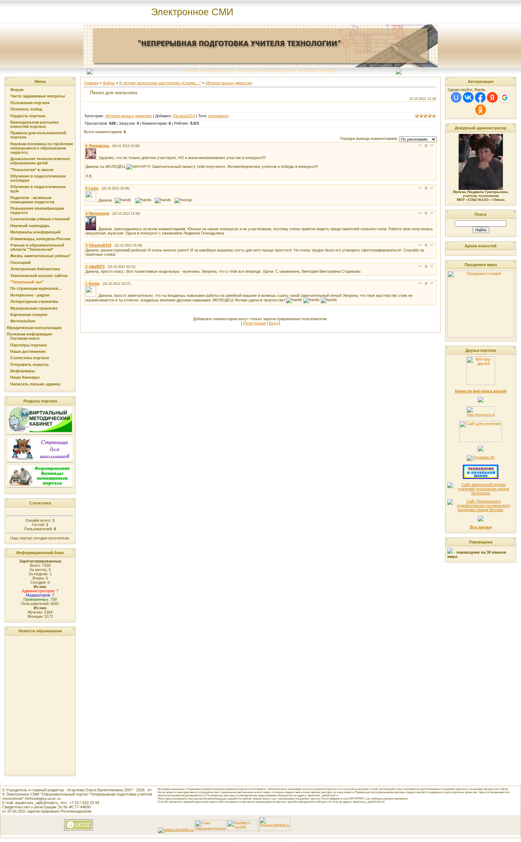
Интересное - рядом (29, 295)
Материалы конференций (35, 232)
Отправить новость (29, 364)
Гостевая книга (24, 338)
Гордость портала (27, 116)
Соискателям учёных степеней (40, 219)
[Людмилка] (92, 158)
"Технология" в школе (32, 170)
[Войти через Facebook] (480, 97)
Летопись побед (26, 109)
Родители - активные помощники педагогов (32, 200)
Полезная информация (29, 334)
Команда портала (218, 70)
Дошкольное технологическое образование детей (40, 161)
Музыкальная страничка (33, 308)
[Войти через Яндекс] (492, 97)
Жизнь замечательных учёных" (40, 256)
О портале (249, 70)
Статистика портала (29, 358)
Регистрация (254, 323)
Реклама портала (278, 70)
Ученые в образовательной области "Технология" (37, 247)
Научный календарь (30, 226)
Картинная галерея (28, 314)
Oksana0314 (184, 116)
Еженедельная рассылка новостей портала (34, 124)
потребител (218, 116)
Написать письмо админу (35, 384)
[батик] (92, 295)
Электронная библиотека (35, 269)
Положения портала (30, 103)
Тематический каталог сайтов (39, 275)
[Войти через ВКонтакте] (468, 97)
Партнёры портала (28, 345)
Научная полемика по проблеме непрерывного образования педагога (41, 148)
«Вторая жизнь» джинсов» (228, 83)
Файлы (109, 83)
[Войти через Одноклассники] (480, 109)
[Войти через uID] (456, 97)
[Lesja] (92, 200)
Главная (190, 70)
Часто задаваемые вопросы (37, 96)
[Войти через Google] (504, 97)
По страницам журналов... (35, 288)
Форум (16, 89)
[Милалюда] (92, 229)
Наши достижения (27, 351)
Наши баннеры (24, 377)
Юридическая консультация (34, 328)
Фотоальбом (22, 321)
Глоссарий (20, 262)
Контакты (307, 70)
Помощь (328, 70)
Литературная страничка (34, 301)
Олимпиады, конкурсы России (40, 239)
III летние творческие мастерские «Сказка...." (160, 83)
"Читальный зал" (27, 282)
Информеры (22, 371)
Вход (273, 323)
